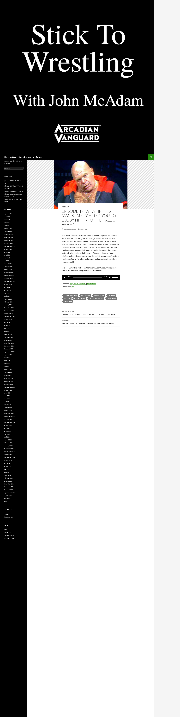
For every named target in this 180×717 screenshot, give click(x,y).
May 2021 (7, 399)
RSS (72, 286)
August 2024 (8, 284)
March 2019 (8, 475)
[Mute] (109, 277)
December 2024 (9, 272)
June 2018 (7, 501)
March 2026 (8, 228)
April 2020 (7, 437)
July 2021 (7, 393)
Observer (111, 295)
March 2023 (8, 334)
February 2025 (8, 267)
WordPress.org (9, 538)
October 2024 (8, 278)
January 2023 (8, 340)
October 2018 (8, 490)
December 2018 (9, 484)
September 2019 (9, 457)
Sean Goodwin (79, 298)
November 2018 (9, 487)
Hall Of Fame (85, 295)
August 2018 (8, 496)
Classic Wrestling (71, 295)
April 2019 (7, 472)
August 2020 (8, 425)
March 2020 (8, 440)
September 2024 (9, 281)
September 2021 (9, 387)
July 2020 (7, 428)
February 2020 (8, 443)
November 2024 (9, 275)
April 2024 (7, 296)
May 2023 (7, 328)
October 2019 (8, 454)
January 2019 (8, 481)
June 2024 (7, 290)
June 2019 (7, 466)
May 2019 (7, 469)
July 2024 (7, 287)
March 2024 (8, 299)
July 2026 (7, 217)
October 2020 (8, 419)
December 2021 (9, 378)
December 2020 (9, 413)
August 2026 (8, 214)
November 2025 (9, 240)
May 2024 (7, 293)
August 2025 (8, 249)
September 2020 (9, 422)
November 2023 (9, 311)
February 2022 (8, 372)
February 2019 (8, 478)
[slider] (115, 277)
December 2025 (9, 237)
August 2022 (8, 355)
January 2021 (8, 410)
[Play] (65, 277)
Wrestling (68, 301)
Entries (7, 532)
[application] (91, 277)
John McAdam (99, 295)
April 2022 (7, 366)
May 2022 (7, 363)
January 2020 (8, 446)
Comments (9, 535)
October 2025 (8, 243)
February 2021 (8, 408)
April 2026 (7, 226)
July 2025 (7, 252)
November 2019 (9, 452)
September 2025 (9, 246)
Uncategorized (8, 517)
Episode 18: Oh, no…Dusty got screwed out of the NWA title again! (89, 321)
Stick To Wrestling (96, 298)
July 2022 (7, 358)
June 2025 (7, 255)
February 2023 (8, 337)
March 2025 (8, 264)
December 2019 (9, 449)
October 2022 (8, 349)
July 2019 (7, 463)
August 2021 (8, 390)
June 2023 (7, 325)
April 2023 (7, 331)
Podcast (65, 207)
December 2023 (9, 308)
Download (91, 283)
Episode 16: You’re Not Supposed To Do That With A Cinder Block (88, 313)
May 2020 (7, 434)
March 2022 (8, 369)
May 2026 (7, 223)
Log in (5, 529)
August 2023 (8, 319)
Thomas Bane (112, 298)
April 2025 (7, 261)
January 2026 (8, 234)
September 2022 (9, 352)
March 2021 (8, 405)
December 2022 (9, 343)
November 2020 (9, 416)
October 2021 (8, 384)
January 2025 (8, 270)
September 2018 (9, 493)
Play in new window (78, 283)
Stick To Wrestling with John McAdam (23, 157)
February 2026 (8, 231)
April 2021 (7, 402)
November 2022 (9, 346)
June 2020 (7, 431)
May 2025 (7, 258)
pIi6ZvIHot (83, 229)
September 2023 (9, 317)
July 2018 (7, 499)
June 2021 (7, 396)
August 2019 (8, 460)
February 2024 (8, 302)
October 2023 (8, 314)
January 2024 (8, 305)
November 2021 (9, 381)
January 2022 (8, 375)
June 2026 (7, 220)
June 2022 (7, 361)
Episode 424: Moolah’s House (13, 191)
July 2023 (7, 322)
